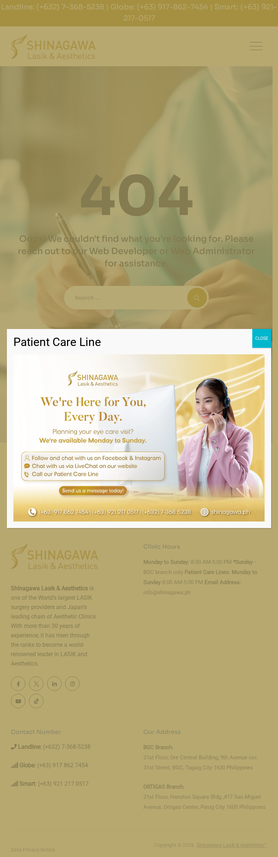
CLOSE (261, 338)
